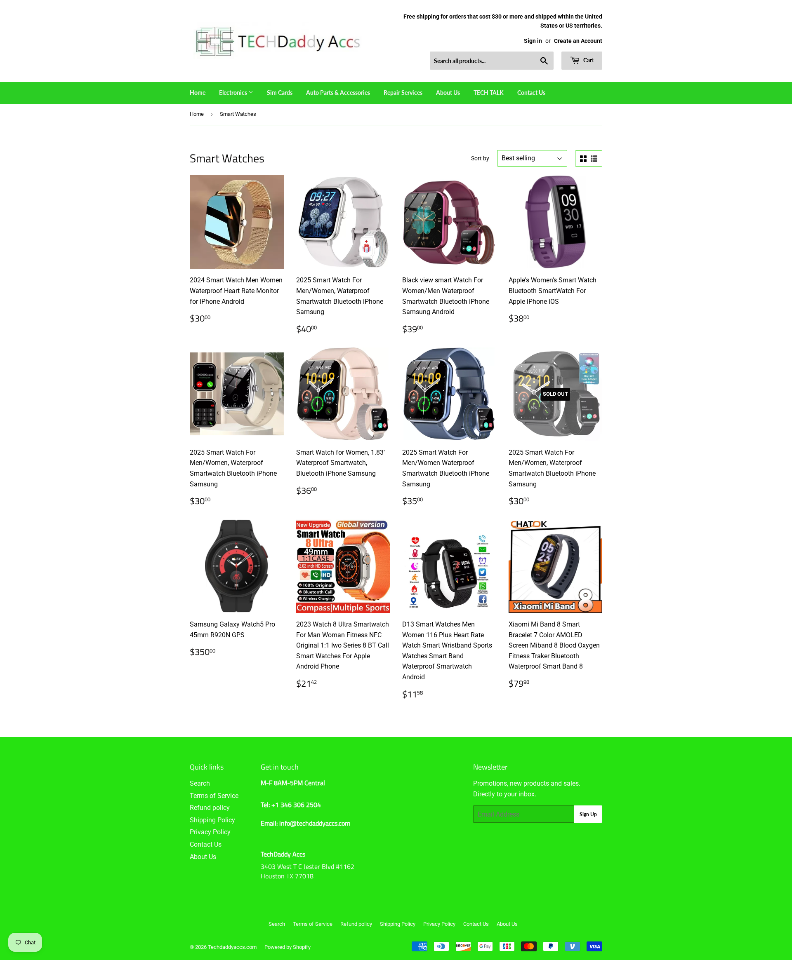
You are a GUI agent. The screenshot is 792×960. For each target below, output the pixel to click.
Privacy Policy (210, 832)
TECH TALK (489, 92)
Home (197, 92)
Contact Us (531, 92)
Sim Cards (279, 92)
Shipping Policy (212, 820)
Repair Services (403, 92)
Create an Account (578, 41)
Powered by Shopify (287, 947)
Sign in (533, 41)
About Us (448, 92)
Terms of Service (214, 796)
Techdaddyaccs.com (232, 947)
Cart (588, 59)
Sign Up (588, 814)
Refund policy (210, 808)
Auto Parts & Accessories (338, 92)
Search (200, 783)
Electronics (233, 92)
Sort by (480, 158)
